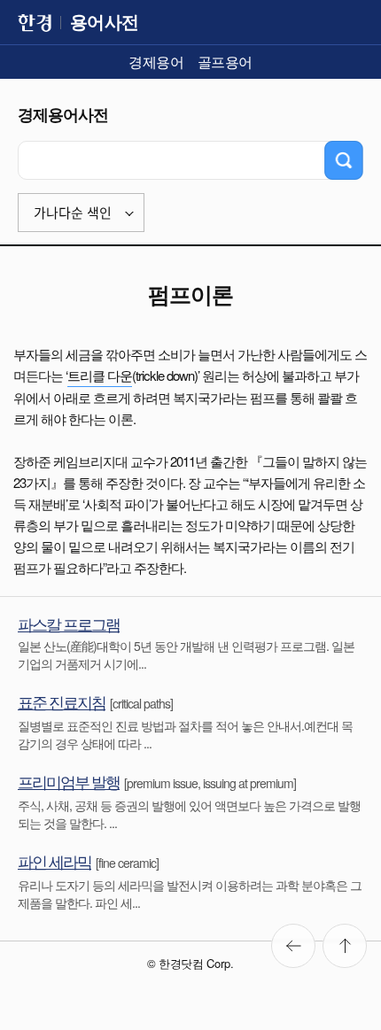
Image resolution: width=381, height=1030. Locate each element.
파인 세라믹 (54, 860)
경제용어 (155, 61)
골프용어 (225, 61)
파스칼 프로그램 (69, 623)
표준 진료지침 (61, 701)
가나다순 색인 (73, 213)
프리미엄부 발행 (69, 781)
